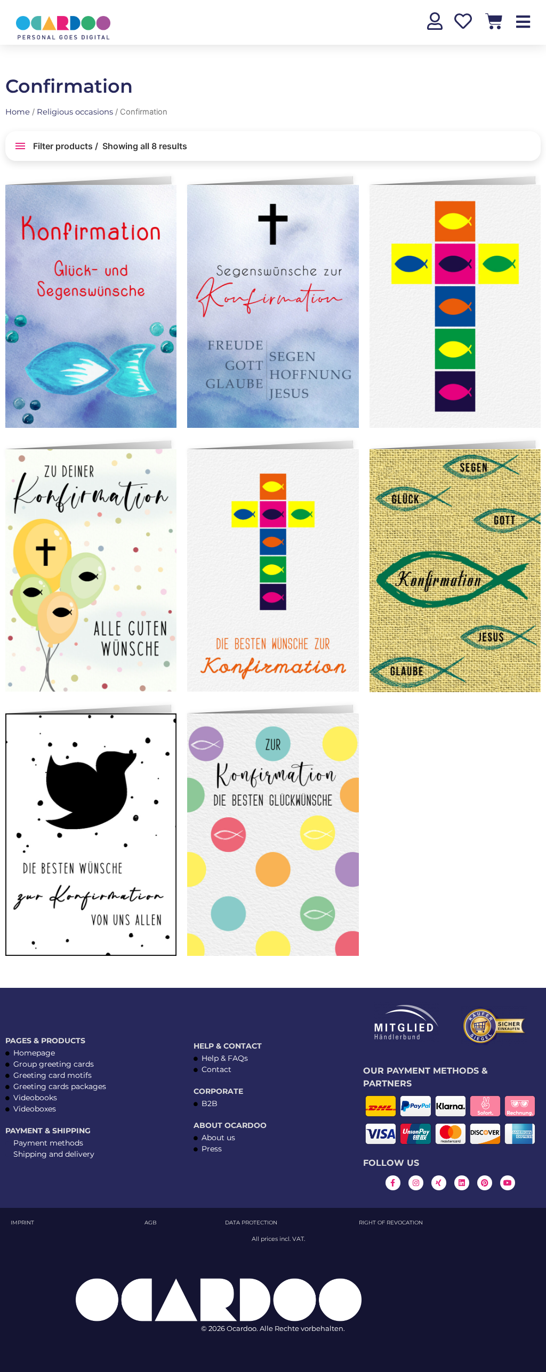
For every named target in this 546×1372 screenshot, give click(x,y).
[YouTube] (507, 1182)
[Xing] (438, 1182)
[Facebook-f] (393, 1182)
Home (17, 112)
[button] (166, 197)
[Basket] (494, 21)
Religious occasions (75, 112)
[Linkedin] (461, 1182)
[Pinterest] (484, 1182)
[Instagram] (415, 1182)
